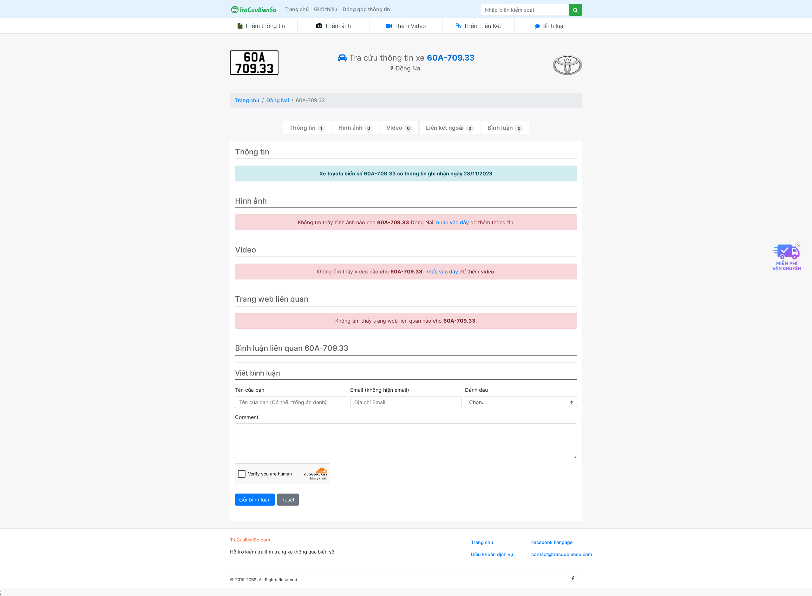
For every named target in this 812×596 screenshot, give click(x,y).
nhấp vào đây (452, 222)
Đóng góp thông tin (366, 9)
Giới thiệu (325, 9)
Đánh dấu (476, 390)
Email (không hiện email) (379, 390)
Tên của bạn (249, 390)
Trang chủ (297, 9)
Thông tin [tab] (305, 127)
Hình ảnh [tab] (354, 127)
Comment (247, 417)
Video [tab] (398, 127)
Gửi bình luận (255, 499)
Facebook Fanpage (552, 542)
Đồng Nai (277, 100)
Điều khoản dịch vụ (492, 554)
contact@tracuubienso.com (561, 554)
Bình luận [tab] (504, 127)
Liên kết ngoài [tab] (448, 127)
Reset (288, 499)
